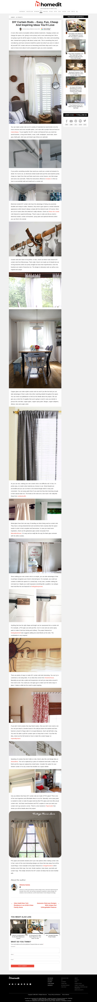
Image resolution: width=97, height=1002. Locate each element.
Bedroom (50, 979)
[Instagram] (15, 984)
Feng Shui (63, 987)
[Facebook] (12, 984)
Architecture (29, 11)
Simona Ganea (24, 885)
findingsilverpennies (37, 586)
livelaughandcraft (16, 633)
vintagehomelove (48, 865)
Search (76, 11)
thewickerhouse (49, 677)
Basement (50, 985)
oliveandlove (14, 761)
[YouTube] (18, 984)
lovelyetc (48, 178)
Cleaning (63, 981)
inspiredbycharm (16, 738)
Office (55, 11)
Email (12, 959)
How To (73, 11)
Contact (77, 979)
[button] (35, 87)
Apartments (22, 11)
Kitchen (51, 11)
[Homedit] (48, 4)
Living (68, 11)
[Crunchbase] (30, 984)
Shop (76, 981)
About (76, 978)
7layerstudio (49, 806)
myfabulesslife (22, 496)
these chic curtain (54, 211)
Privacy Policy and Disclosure (54, 994)
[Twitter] (20, 887)
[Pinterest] (21, 984)
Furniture (45, 11)
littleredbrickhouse (16, 533)
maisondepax (15, 132)
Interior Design (65, 985)
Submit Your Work (79, 985)
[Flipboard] (27, 984)
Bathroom (36, 11)
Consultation (78, 983)
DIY (41, 11)
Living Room (51, 983)
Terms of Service (65, 994)
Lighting (64, 11)
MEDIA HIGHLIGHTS (79, 989)
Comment (13, 946)
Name (12, 954)
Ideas (59, 11)
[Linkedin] (24, 984)
